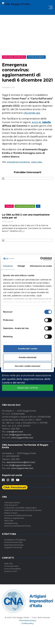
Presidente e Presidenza (14, 540)
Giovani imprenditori (25, 206)
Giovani (9, 206)
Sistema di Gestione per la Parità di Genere (22, 510)
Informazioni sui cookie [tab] (41, 266)
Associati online (27, 387)
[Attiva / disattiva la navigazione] (51, 7)
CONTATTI (8, 558)
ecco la (37, 122)
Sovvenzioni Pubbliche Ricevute (18, 515)
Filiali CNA (8, 563)
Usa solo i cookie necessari (27, 366)
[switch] (48, 320)
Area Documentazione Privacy (17, 526)
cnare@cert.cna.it (15, 431)
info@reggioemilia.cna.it (20, 435)
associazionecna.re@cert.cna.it (21, 462)
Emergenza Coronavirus (14, 57)
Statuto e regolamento (14, 518)
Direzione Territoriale (13, 542)
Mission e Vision (10, 513)
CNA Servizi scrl (10, 505)
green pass (36, 162)
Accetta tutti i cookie (27, 348)
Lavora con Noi (10, 571)
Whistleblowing (10, 523)
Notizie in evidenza (36, 57)
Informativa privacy (27, 620)
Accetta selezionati (27, 357)
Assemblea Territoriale (13, 545)
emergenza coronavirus (18, 162)
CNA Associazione (12, 502)
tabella (46, 122)
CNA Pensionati (14, 487)
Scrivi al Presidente (12, 569)
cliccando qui (31, 112)
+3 (38, 206)
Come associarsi (11, 566)
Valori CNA (8, 521)
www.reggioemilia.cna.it (22, 437)
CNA (4, 497)
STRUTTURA (9, 534)
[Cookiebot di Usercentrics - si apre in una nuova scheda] (40, 258)
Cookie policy (27, 623)
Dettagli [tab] (21, 266)
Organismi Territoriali (13, 547)
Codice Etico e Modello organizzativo (20, 508)
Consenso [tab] (8, 266)
